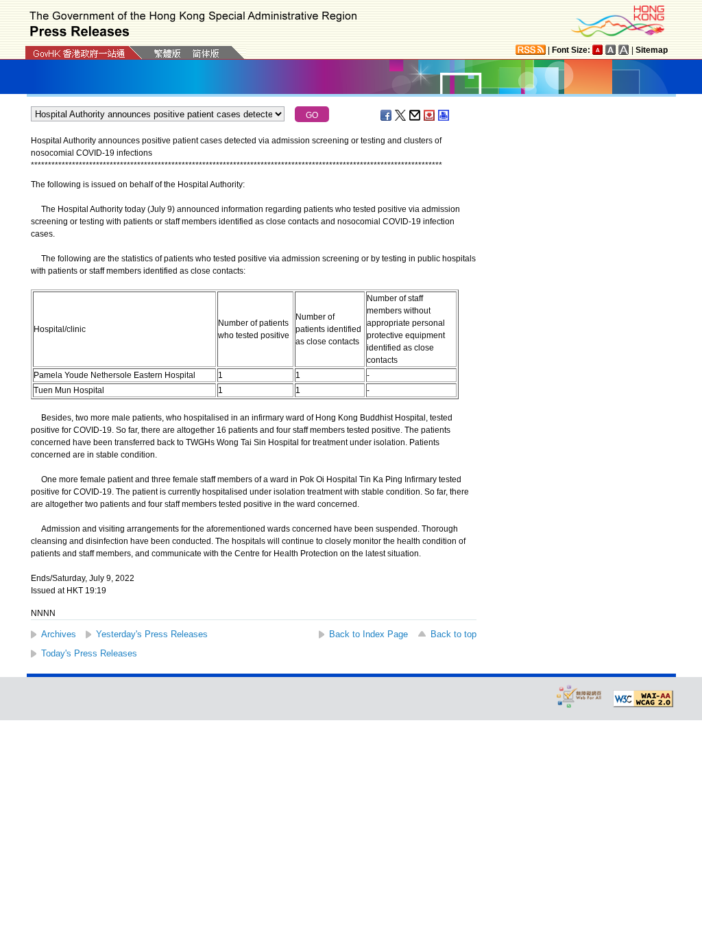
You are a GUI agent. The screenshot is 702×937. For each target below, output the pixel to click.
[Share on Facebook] (386, 115)
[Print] (444, 115)
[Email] (415, 115)
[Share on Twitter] (401, 115)
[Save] (430, 115)
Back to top (453, 634)
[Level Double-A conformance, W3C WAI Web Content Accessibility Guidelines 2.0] (643, 699)
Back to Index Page (368, 634)
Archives (58, 634)
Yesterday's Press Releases (152, 634)
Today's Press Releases (89, 653)
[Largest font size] (623, 50)
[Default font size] (597, 50)
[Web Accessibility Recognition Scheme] (579, 696)
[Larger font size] (610, 50)
